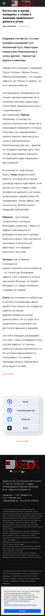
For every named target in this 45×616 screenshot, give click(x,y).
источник (8, 373)
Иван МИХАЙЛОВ (9, 26)
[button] (4, 3)
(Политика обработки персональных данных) (20, 605)
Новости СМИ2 (22, 441)
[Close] (43, 587)
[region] (22, 601)
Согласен (22, 611)
